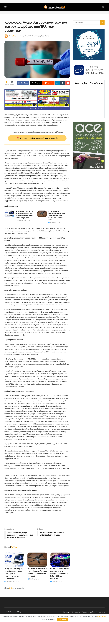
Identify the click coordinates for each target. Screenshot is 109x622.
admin (14, 36)
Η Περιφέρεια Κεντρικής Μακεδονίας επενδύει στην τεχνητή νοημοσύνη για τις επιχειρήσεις (13, 573)
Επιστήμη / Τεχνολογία (41, 36)
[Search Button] (103, 7)
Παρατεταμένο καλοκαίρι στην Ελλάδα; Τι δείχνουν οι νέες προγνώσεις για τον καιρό (57, 216)
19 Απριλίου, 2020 (25, 36)
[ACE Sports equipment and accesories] (89, 145)
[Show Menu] (5, 7)
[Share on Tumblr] (62, 83)
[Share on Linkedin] (57, 83)
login (11, 588)
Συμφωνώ (62, 619)
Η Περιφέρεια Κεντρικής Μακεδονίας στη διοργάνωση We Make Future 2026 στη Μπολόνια (59, 573)
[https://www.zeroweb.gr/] (89, 44)
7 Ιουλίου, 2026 (55, 222)
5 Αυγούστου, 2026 (23, 220)
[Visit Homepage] (54, 7)
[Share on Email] (67, 83)
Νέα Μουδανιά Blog (15, 612)
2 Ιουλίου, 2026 (57, 581)
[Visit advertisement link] (37, 99)
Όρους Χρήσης (102, 616)
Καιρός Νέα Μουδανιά (89, 83)
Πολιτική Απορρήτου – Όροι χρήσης (93, 612)
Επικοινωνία (76, 612)
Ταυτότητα (66, 612)
